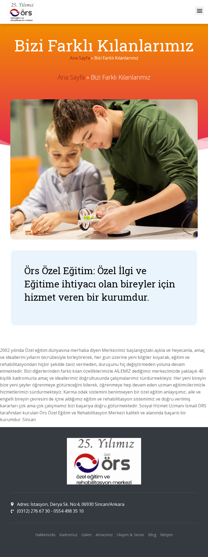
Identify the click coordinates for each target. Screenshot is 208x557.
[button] (199, 10)
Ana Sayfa (80, 58)
